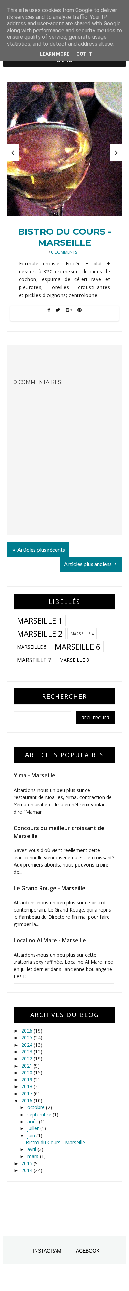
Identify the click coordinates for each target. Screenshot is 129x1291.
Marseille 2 (40, 633)
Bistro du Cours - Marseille (64, 237)
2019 (27, 1079)
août (33, 1121)
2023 (27, 1051)
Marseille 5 (32, 646)
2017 (27, 1093)
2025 (27, 1037)
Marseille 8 (74, 659)
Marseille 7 (34, 660)
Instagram (47, 1251)
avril (32, 1149)
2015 (27, 1163)
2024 (27, 1044)
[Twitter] (58, 310)
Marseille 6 (77, 646)
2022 (27, 1058)
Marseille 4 (82, 633)
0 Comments (64, 252)
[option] (64, 149)
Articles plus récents (41, 549)
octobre (36, 1107)
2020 (27, 1072)
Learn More (54, 54)
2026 (27, 1030)
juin (31, 1135)
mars (33, 1156)
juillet (33, 1128)
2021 (27, 1065)
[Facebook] (48, 310)
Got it (84, 54)
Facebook (86, 1251)
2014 (27, 1170)
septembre (40, 1114)
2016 (27, 1100)
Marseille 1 (40, 620)
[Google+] (69, 310)
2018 (27, 1086)
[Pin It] (79, 310)
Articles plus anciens (88, 564)
